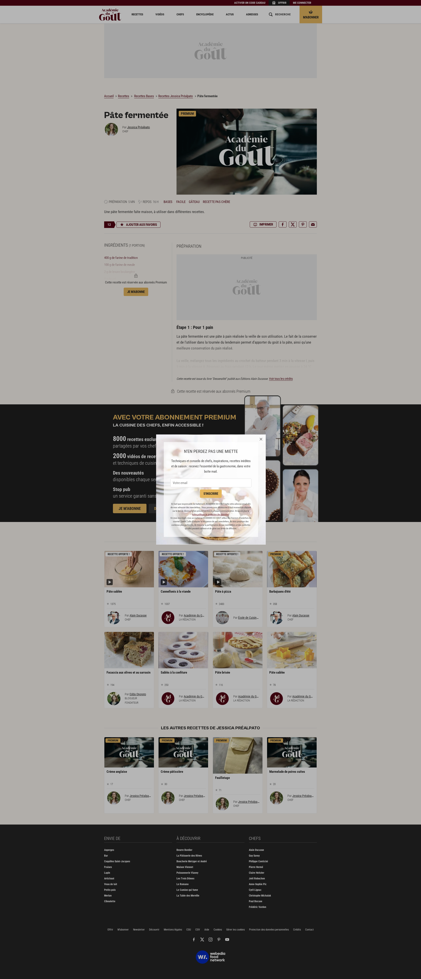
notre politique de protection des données (210, 514)
